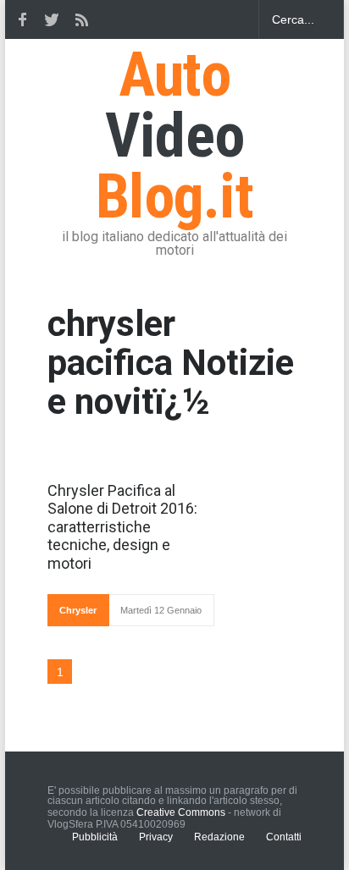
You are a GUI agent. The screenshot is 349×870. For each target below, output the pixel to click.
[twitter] (51, 19)
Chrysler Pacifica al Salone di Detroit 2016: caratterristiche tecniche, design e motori (122, 527)
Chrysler (78, 610)
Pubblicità (95, 837)
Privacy (156, 837)
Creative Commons (180, 812)
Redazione (219, 837)
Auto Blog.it (174, 136)
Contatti (284, 837)
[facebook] (22, 19)
